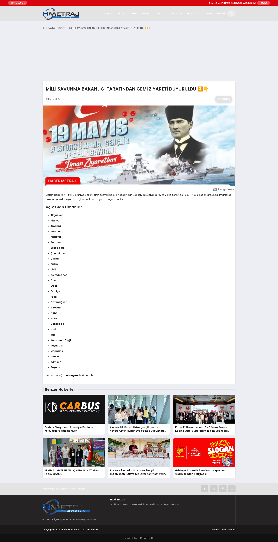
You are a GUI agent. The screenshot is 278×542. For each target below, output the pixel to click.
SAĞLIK (208, 13)
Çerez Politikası (139, 504)
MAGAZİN (176, 13)
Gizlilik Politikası (119, 504)
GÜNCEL (108, 13)
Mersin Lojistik (146, 538)
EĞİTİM (221, 13)
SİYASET (146, 13)
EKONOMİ (160, 13)
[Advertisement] (139, 55)
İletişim (175, 504)
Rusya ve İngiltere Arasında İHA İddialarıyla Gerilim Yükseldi (228, 3)
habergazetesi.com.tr (79, 375)
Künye (165, 504)
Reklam (154, 504)
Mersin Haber (131, 538)
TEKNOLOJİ (193, 13)
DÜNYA (133, 13)
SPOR (121, 13)
